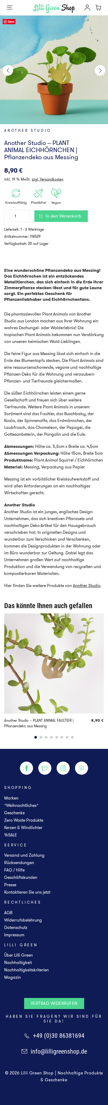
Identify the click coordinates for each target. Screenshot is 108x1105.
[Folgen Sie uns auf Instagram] (63, 768)
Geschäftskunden (20, 877)
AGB (8, 913)
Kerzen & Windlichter (23, 828)
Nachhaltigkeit (18, 962)
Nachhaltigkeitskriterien (26, 970)
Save (11, 21)
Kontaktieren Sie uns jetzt (27, 892)
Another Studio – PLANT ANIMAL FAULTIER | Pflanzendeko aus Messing (38, 723)
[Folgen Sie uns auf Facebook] (26, 768)
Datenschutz (15, 927)
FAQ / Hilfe (14, 870)
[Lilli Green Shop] (54, 8)
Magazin (12, 977)
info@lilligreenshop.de (59, 1051)
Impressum (14, 935)
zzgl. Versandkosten (47, 179)
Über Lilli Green (18, 955)
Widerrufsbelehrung (23, 920)
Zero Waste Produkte (23, 820)
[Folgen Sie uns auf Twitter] (44, 768)
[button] (8, 70)
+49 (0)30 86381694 (58, 1035)
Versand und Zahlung (24, 855)
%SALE (10, 835)
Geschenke (14, 813)
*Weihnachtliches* (21, 805)
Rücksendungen (19, 863)
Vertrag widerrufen (54, 1003)
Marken (11, 798)
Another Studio (27, 130)
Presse (10, 885)
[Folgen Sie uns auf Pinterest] (81, 768)
